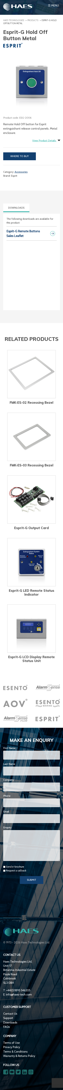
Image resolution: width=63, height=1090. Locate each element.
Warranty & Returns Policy (19, 1056)
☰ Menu (53, 5)
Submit (31, 879)
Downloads (10, 1022)
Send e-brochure (15, 866)
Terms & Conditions (15, 1051)
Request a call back (16, 870)
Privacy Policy (11, 1047)
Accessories (21, 171)
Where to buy (19, 156)
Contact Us (10, 1013)
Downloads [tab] (16, 207)
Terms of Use (11, 1042)
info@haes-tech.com (19, 994)
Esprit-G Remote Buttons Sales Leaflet (23, 233)
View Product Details (44, 140)
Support (8, 1018)
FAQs (6, 1026)
